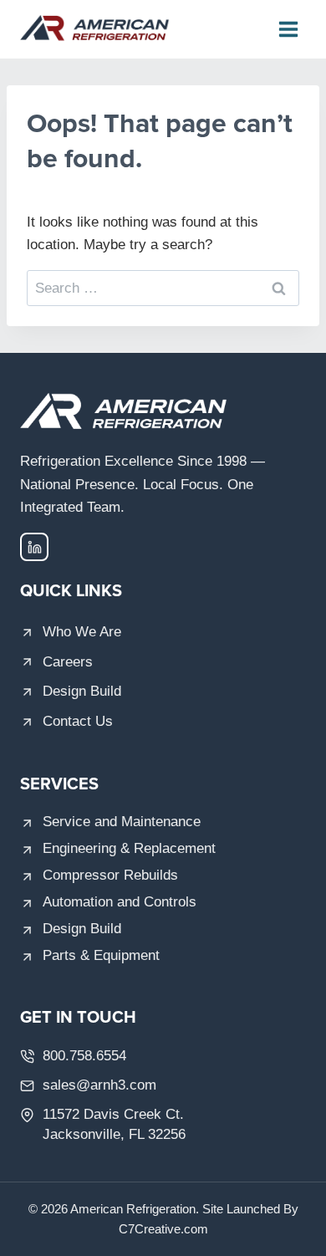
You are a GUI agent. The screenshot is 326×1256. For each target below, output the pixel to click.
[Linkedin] (34, 547)
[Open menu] (288, 28)
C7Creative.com (163, 1229)
